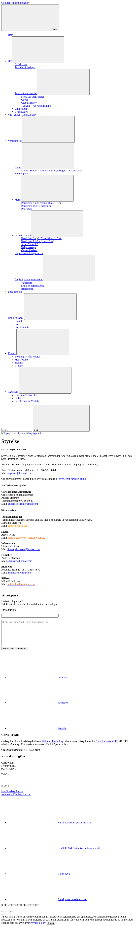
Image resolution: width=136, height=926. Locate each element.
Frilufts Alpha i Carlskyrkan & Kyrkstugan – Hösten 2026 (51, 170)
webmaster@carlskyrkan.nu (16, 794)
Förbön (18, 398)
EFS (115, 741)
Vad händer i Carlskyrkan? (22, 114)
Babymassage (28, 247)
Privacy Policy (37, 922)
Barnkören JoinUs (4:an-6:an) (36, 206)
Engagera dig (15, 291)
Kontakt (12, 353)
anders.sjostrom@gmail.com (23, 503)
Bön (17, 324)
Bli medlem (21, 108)
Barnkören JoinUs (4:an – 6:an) (37, 241)
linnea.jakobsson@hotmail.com (23, 549)
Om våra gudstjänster (26, 395)
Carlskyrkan (21, 64)
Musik (18, 199)
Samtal (18, 321)
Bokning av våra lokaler (27, 356)
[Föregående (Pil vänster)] (2, 914)
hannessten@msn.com (19, 572)
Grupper (19, 365)
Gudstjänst (13, 391)
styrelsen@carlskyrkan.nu (72, 478)
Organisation (21, 111)
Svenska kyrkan (104, 741)
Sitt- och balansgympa (32, 285)
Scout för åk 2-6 (29, 244)
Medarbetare (21, 359)
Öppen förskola (29, 250)
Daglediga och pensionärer (29, 279)
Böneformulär (22, 327)
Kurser (18, 167)
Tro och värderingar (25, 67)
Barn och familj (23, 235)
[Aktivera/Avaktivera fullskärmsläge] (9, 911)
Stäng (51, 923)
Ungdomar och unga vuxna (29, 253)
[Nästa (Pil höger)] (6, 914)
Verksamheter (15, 140)
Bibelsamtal (27, 288)
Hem (10, 34)
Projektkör (26, 209)
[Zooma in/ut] (12, 911)
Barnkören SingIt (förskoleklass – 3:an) (41, 203)
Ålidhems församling (52, 741)
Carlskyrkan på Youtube (27, 401)
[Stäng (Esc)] (2, 911)
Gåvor (24, 99)
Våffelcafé (26, 282)
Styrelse (19, 362)
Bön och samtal (16, 317)
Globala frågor (28, 102)
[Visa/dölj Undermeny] (38, 49)
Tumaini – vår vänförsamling (36, 105)
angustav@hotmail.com (19, 473)
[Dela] (6, 911)
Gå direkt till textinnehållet (15, 2)
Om (10, 61)
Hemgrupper (21, 173)
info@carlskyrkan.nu (12, 791)
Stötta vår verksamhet (26, 93)
